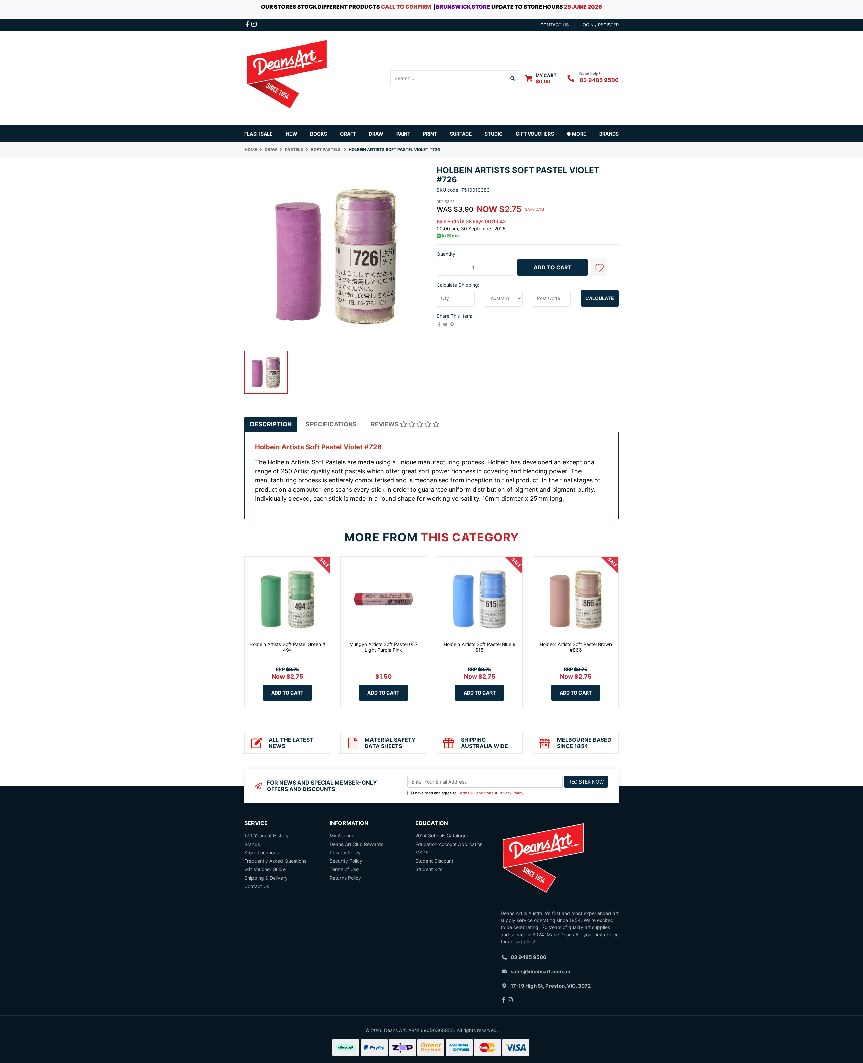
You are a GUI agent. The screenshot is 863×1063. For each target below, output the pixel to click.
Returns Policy (345, 878)
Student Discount (434, 861)
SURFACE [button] (461, 134)
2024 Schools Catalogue (442, 835)
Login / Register (599, 24)
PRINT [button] (430, 134)
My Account (343, 835)
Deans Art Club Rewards (356, 844)
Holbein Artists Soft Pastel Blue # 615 (480, 647)
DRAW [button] (376, 134)
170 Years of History (266, 835)
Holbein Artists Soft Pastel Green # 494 (287, 647)
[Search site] (512, 78)
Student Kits (428, 869)
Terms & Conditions (476, 793)
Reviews (385, 424)
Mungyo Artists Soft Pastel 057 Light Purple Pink (383, 647)
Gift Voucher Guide (265, 869)
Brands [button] (609, 134)
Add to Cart (553, 267)
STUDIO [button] (494, 134)
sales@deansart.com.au (540, 971)
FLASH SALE (258, 134)
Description (271, 424)
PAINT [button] (403, 134)
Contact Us (256, 886)
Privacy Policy (511, 793)
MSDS (422, 852)
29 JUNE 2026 (583, 6)
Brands (252, 844)
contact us (554, 24)
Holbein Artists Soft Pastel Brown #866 (576, 647)
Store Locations (261, 852)
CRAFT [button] (348, 134)
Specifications (331, 424)
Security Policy (346, 861)
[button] (599, 267)
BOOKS (318, 134)
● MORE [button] (576, 134)
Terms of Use (344, 869)
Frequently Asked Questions (275, 861)
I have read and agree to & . (468, 793)
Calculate (599, 298)
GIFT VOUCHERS (535, 134)
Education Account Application (449, 844)
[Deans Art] (286, 77)
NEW (291, 134)
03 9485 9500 (599, 80)
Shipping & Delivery (266, 878)
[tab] (270, 424)
